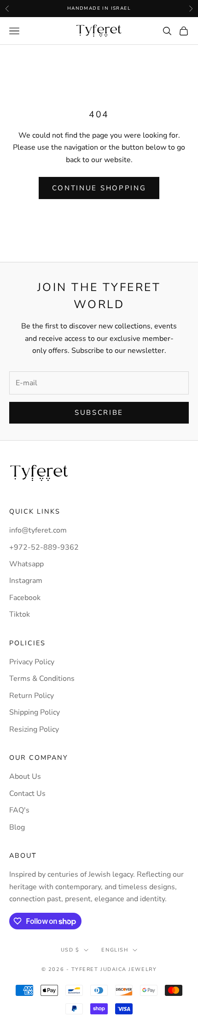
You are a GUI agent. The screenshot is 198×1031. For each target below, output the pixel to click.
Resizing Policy (34, 729)
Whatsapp (26, 564)
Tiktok (19, 614)
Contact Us (27, 793)
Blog (17, 827)
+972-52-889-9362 (44, 547)
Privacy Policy (31, 662)
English (114, 949)
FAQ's (19, 810)
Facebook (25, 598)
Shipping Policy (34, 712)
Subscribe (99, 412)
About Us (25, 776)
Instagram (25, 581)
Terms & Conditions (42, 678)
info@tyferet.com (38, 530)
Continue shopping (99, 188)
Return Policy (31, 696)
